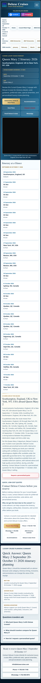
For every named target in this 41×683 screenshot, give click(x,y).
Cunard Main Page (25, 28)
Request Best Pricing (12, 526)
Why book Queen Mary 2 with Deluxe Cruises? (18, 623)
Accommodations (29, 101)
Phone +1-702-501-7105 (29, 526)
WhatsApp (30, 113)
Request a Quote (29, 108)
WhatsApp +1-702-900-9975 (12, 532)
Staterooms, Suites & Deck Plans (11, 101)
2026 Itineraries (15, 41)
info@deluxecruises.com (20, 664)
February (24, 47)
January (15, 47)
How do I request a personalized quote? (20, 639)
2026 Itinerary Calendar (29, 532)
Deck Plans (11, 108)
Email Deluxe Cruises (11, 113)
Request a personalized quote (20, 475)
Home (14, 28)
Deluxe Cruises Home (29, 538)
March (32, 47)
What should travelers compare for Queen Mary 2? (20, 631)
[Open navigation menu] (36, 5)
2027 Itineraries (29, 41)
